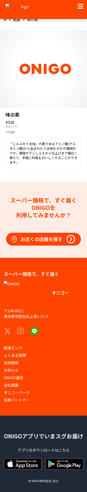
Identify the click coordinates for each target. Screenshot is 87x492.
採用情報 (11, 362)
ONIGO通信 (13, 377)
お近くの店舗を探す (41, 239)
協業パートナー (17, 400)
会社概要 (11, 385)
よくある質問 (15, 355)
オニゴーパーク (17, 392)
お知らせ (11, 370)
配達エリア (13, 348)
